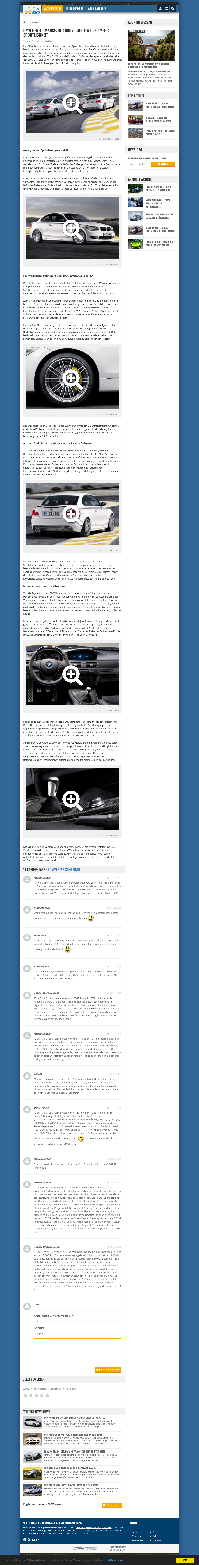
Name (37, 1304)
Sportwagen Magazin (35, 1533)
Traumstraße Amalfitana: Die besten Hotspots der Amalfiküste (149, 65)
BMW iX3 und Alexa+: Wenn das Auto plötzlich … (159, 216)
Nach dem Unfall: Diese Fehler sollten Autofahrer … (158, 204)
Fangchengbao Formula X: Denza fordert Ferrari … (160, 243)
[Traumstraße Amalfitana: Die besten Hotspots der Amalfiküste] (151, 44)
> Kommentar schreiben (63, 869)
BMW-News (54, 1504)
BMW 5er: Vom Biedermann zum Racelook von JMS (71, 1468)
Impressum (157, 1540)
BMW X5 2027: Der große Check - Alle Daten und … (159, 188)
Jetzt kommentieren (109, 1369)
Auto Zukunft (60, 1530)
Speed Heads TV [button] (74, 8)
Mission (156, 1527)
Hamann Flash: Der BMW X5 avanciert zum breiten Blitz (74, 1451)
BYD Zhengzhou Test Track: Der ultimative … (160, 132)
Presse (156, 1532)
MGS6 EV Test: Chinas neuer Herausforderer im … (160, 107)
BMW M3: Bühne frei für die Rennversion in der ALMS (73, 1434)
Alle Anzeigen (113, 1505)
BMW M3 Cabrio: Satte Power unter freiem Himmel (71, 1485)
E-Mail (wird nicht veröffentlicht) (54, 1316)
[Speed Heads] (32, 10)
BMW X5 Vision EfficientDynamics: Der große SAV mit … (74, 1417)
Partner (135, 1532)
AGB (155, 1536)
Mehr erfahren (116, 1560)
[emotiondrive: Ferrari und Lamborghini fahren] (85, 1548)
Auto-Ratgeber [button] (97, 8)
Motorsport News (93, 1527)
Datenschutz (137, 1540)
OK (185, 1560)
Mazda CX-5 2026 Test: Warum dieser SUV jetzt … (159, 119)
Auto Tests (106, 1527)
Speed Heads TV (139, 1527)
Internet (39, 1328)
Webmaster (137, 1536)
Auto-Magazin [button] (52, 8)
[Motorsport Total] (118, 1548)
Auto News (80, 1527)
